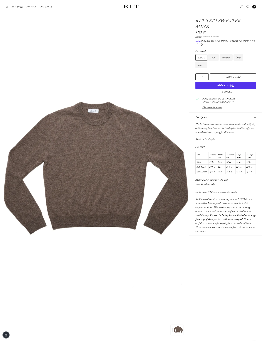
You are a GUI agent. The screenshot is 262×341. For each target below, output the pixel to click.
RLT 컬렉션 (17, 6)
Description (201, 117)
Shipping (198, 36)
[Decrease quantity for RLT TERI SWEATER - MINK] (198, 77)
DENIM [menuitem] (16, 33)
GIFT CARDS (45, 6)
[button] (6, 335)
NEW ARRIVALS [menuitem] (20, 15)
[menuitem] (8, 6)
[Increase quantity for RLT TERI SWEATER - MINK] (206, 77)
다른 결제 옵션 (225, 92)
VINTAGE (31, 6)
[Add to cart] (233, 76)
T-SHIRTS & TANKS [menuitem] (22, 19)
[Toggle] (172, 330)
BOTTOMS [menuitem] (17, 38)
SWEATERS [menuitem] (18, 29)
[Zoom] (95, 170)
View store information (212, 107)
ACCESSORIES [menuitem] (19, 52)
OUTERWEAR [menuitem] (19, 47)
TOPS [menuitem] (14, 24)
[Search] (248, 6)
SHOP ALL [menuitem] (17, 56)
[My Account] (242, 6)
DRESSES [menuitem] (16, 43)
